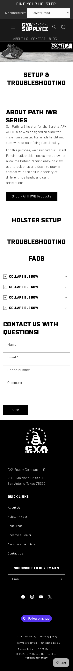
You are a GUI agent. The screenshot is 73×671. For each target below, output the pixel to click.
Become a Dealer (19, 534)
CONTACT (38, 38)
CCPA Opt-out (46, 649)
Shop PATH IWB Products (31, 196)
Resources (15, 525)
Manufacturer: (15, 13)
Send (15, 410)
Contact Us (15, 553)
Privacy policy (48, 636)
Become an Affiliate (21, 544)
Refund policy (28, 636)
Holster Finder (17, 516)
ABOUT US (20, 38)
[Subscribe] (60, 579)
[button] (13, 26)
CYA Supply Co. (36, 653)
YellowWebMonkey (36, 657)
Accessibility (25, 649)
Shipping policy (50, 642)
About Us (14, 507)
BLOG (53, 38)
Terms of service (27, 642)
